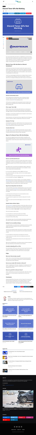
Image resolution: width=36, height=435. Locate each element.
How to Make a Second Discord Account (9, 328)
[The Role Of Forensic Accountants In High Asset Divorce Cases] (5, 370)
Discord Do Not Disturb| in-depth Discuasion (26, 328)
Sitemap (23, 429)
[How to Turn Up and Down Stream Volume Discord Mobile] (26, 336)
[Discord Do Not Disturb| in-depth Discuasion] (26, 323)
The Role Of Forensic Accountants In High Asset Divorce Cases (18, 369)
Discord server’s (9, 205)
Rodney (9, 296)
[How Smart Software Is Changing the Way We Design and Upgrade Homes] (5, 362)
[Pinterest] (3, 46)
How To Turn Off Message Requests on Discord (25, 316)
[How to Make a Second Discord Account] (10, 323)
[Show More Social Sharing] (32, 13)
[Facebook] (3, 40)
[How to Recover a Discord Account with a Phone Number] (10, 310)
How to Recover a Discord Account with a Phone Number (9, 316)
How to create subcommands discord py (26, 291)
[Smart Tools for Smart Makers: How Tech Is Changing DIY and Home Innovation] (5, 357)
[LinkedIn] (3, 44)
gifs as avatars (12, 129)
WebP (9, 124)
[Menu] (3, 1)
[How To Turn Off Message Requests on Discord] (26, 310)
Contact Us (19, 429)
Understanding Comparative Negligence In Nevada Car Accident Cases (16, 408)
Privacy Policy (13, 429)
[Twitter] (3, 42)
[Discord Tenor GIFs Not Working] (18, 25)
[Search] (32, 1)
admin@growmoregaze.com (9, 385)
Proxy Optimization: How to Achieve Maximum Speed (16, 351)
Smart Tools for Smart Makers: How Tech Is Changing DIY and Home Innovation (20, 356)
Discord (4, 6)
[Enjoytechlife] (18, 1)
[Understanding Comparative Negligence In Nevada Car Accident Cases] (18, 399)
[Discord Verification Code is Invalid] (10, 336)
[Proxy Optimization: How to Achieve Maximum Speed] (5, 352)
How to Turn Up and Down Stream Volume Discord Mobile (25, 342)
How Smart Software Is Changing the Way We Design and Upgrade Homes (19, 361)
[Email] (3, 48)
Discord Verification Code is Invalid (8, 341)
